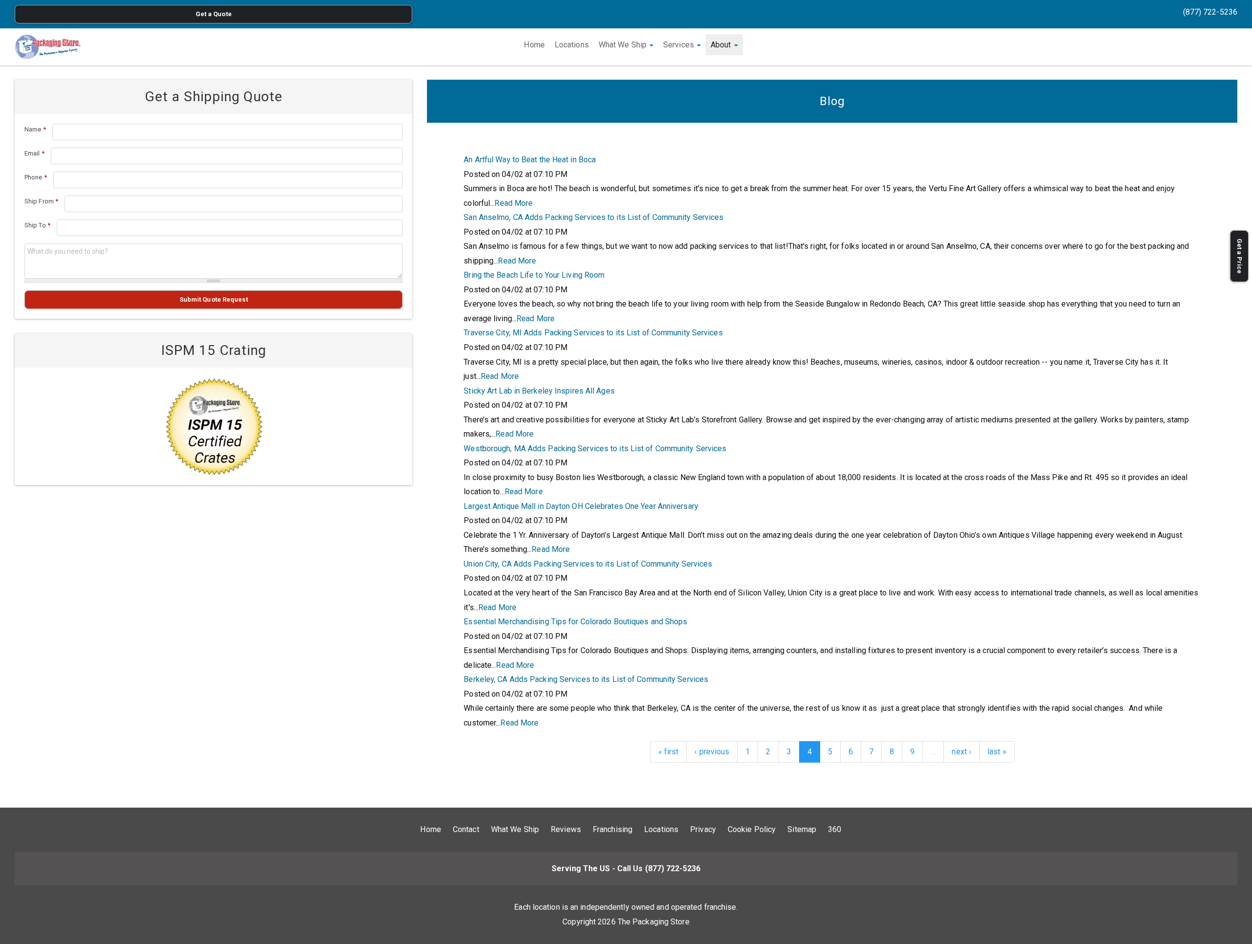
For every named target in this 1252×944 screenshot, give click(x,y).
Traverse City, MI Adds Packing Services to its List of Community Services (593, 332)
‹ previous (711, 751)
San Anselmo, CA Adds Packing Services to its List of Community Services (593, 217)
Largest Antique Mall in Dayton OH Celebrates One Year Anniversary (581, 506)
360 (834, 829)
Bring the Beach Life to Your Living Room (534, 275)
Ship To (37, 225)
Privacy (703, 829)
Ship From (41, 201)
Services (679, 44)
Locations (572, 44)
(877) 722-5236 (1210, 12)
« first (668, 751)
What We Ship (623, 44)
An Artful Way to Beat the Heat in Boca (530, 159)
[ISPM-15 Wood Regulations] (213, 426)
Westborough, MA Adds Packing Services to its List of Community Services (595, 448)
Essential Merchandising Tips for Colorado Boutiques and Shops (575, 621)
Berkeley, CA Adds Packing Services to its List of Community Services (586, 679)
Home (534, 44)
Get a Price (1239, 256)
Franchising (612, 829)
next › (961, 751)
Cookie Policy (752, 829)
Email (34, 153)
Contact (466, 829)
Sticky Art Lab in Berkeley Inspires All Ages (539, 390)
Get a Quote (214, 14)
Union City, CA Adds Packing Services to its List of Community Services (588, 564)
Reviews (566, 829)
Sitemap (801, 829)
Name (35, 129)
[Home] (48, 47)
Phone (35, 177)
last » (996, 751)
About (722, 44)
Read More (513, 203)
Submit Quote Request (213, 299)
